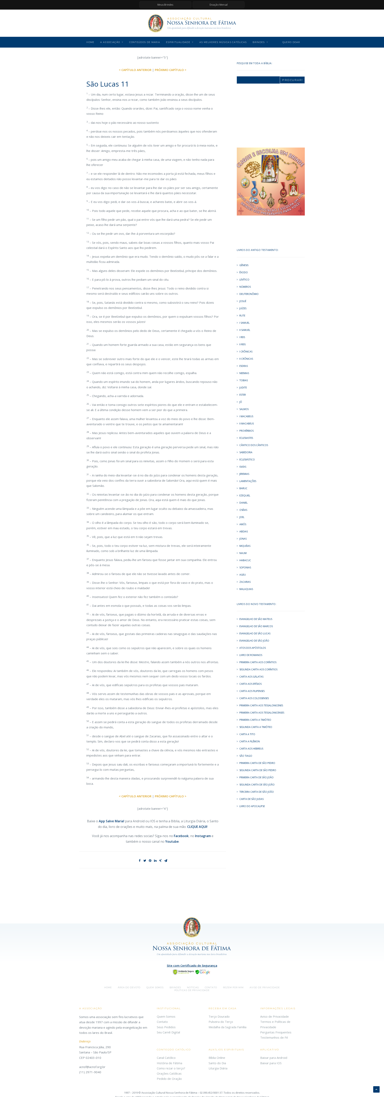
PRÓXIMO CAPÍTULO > (170, 70)
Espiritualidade (178, 42)
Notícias (193, 987)
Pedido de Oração (169, 1079)
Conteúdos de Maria (144, 42)
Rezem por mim (233, 987)
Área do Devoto (129, 987)
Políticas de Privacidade (192, 990)
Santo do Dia (217, 1063)
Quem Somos (166, 1016)
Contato (211, 987)
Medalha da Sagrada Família (227, 1027)
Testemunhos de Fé (274, 1037)
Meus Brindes (165, 4)
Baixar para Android (273, 1058)
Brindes (259, 42)
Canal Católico (166, 1058)
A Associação (110, 42)
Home (90, 42)
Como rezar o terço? (171, 1068)
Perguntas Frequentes (275, 1032)
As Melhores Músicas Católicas (223, 42)
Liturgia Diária (218, 1068)
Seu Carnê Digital (168, 1032)
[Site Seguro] (192, 971)
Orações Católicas (169, 1073)
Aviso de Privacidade (265, 987)
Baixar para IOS (271, 1063)
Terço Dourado (219, 1016)
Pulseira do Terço (221, 1022)
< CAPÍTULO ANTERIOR (135, 70)
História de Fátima (169, 1063)
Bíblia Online (217, 1058)
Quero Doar (291, 42)
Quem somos (155, 987)
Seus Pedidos (166, 1027)
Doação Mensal (219, 4)
